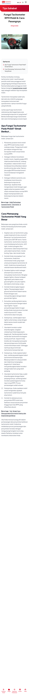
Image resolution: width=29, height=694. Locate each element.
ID (20, 2)
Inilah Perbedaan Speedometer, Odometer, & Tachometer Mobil (11, 204)
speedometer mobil (20, 88)
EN (18, 2)
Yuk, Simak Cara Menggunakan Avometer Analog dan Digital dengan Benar (13, 413)
